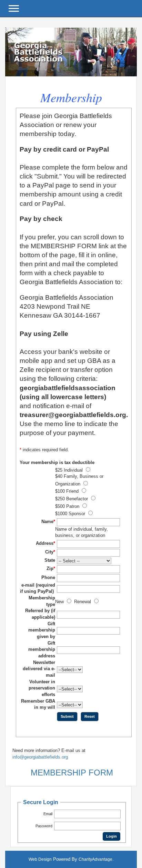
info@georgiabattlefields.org (40, 757)
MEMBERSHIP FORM (72, 772)
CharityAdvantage (95, 859)
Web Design (40, 859)
